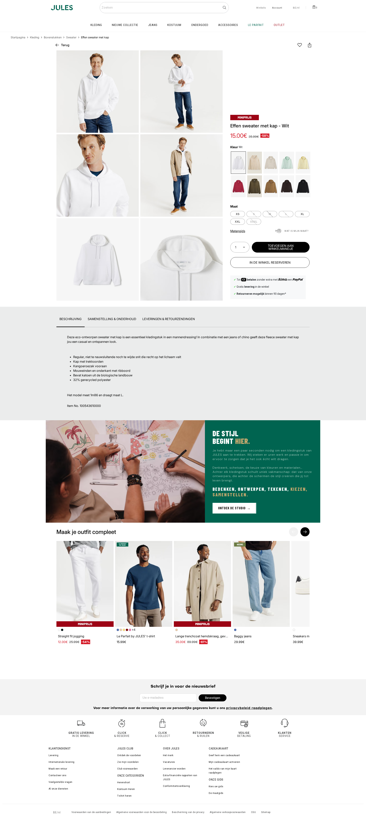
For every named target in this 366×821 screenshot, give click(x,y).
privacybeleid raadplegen (249, 708)
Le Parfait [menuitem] (256, 25)
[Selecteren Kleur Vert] (254, 186)
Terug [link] (65, 45)
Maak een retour (58, 768)
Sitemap (265, 812)
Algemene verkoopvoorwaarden (228, 812)
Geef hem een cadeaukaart (224, 755)
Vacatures (169, 762)
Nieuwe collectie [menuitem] (125, 25)
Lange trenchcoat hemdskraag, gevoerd (203, 636)
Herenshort (123, 782)
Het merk (168, 755)
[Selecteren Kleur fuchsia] (238, 186)
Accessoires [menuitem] (228, 25)
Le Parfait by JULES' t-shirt (136, 636)
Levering (53, 755)
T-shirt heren (124, 795)
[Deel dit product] (309, 45)
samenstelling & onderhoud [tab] (112, 319)
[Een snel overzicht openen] (216, 56)
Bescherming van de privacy (188, 812)
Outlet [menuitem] (279, 25)
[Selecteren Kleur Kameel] (270, 186)
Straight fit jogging (71, 636)
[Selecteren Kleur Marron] (286, 186)
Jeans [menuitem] (152, 25)
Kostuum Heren (126, 789)
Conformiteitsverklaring (176, 786)
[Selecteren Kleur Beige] (270, 163)
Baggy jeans (242, 636)
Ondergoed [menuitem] (199, 25)
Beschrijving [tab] (70, 319)
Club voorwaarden (127, 768)
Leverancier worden (174, 768)
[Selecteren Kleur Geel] (303, 163)
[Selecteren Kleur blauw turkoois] (286, 163)
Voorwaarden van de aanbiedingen (91, 812)
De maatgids (216, 793)
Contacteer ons (57, 775)
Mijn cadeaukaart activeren (224, 762)
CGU (253, 812)
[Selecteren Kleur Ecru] (254, 163)
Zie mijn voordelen (128, 762)
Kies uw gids (216, 786)
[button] (217, 56)
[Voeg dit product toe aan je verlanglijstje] (299, 45)
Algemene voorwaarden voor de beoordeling (141, 812)
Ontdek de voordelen (129, 755)
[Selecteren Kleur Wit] (238, 163)
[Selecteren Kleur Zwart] (303, 186)
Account (277, 8)
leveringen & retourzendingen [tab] (168, 319)
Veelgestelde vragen (60, 782)
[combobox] (164, 7)
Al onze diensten (58, 788)
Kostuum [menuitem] (174, 25)
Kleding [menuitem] (96, 25)
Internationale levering (62, 762)
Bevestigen (212, 698)
